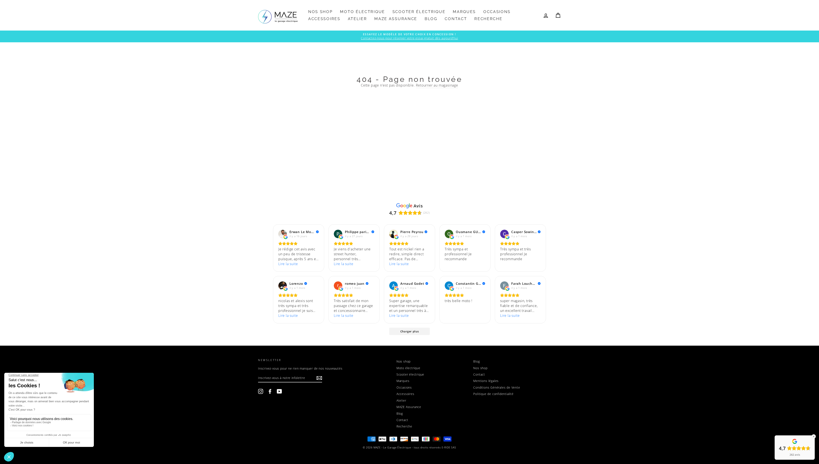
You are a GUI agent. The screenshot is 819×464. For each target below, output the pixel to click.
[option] (409, 36)
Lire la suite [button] (288, 263)
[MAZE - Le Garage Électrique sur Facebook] (270, 391)
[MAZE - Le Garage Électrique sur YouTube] (279, 391)
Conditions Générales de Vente (496, 387)
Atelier (357, 18)
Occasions (497, 11)
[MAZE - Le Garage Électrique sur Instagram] (260, 391)
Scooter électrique (419, 11)
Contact (456, 18)
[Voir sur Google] (282, 234)
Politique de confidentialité (493, 394)
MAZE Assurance (395, 18)
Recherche (488, 18)
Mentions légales (486, 381)
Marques (464, 11)
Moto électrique (362, 11)
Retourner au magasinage (437, 85)
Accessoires (324, 18)
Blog (431, 18)
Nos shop (320, 11)
